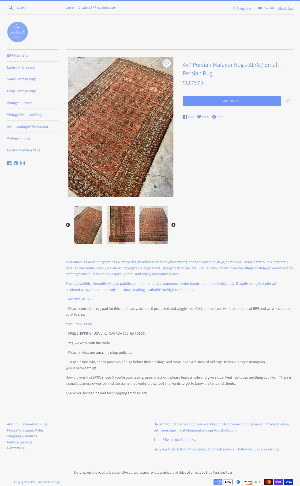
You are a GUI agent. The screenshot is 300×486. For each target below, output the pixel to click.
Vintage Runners (20, 102)
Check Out (285, 8)
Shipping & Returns (22, 436)
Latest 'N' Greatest (21, 67)
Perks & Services (19, 442)
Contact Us (15, 448)
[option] (87, 225)
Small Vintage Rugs (22, 79)
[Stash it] (166, 63)
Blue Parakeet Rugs (48, 482)
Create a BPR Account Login (98, 7)
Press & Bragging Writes (25, 430)
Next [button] (173, 225)
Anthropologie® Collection (27, 126)
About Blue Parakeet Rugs (27, 424)
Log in (70, 7)
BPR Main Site (17, 55)
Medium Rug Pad (79, 324)
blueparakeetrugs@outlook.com (211, 430)
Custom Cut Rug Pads (23, 150)
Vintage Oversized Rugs (25, 114)
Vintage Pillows (19, 138)
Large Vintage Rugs (22, 90)
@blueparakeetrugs (263, 449)
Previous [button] (68, 225)
